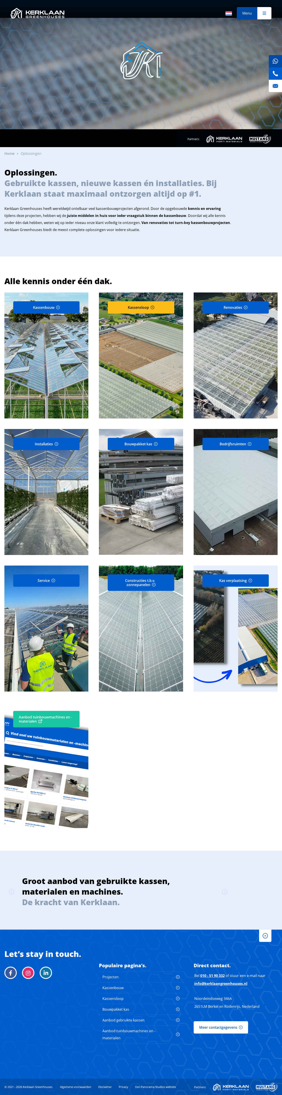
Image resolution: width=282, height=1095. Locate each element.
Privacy (123, 1087)
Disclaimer (105, 1087)
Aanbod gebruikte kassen (123, 1020)
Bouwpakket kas (115, 1009)
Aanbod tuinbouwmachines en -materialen (128, 1034)
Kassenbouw (113, 987)
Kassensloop (113, 998)
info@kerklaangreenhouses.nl (220, 983)
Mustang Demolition (260, 139)
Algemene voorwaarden (75, 1087)
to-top (265, 936)
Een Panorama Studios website (155, 1087)
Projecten (110, 977)
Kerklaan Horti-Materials (224, 138)
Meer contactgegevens (218, 1027)
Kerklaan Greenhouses (37, 13)
